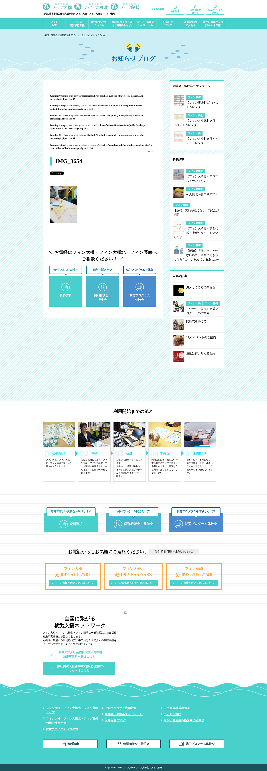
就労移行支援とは (122, 24)
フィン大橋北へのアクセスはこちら (134, 582)
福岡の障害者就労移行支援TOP (59, 35)
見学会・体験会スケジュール (145, 24)
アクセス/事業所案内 (177, 708)
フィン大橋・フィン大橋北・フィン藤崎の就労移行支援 (72, 720)
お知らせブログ (168, 24)
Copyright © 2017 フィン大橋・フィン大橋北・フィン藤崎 (133, 767)
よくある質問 (172, 714)
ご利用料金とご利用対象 (121, 708)
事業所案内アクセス (190, 24)
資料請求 (73, 743)
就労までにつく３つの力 (62, 729)
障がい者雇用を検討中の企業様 (213, 24)
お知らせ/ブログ (115, 720)
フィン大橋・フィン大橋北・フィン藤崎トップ (72, 710)
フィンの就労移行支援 (77, 24)
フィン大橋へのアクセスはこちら (74, 582)
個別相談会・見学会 (136, 743)
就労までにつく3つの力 (99, 24)
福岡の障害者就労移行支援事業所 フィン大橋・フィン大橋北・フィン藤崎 (79, 13)
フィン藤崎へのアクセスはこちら (195, 582)
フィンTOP (54, 24)
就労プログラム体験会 (200, 743)
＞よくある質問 (156, 9)
